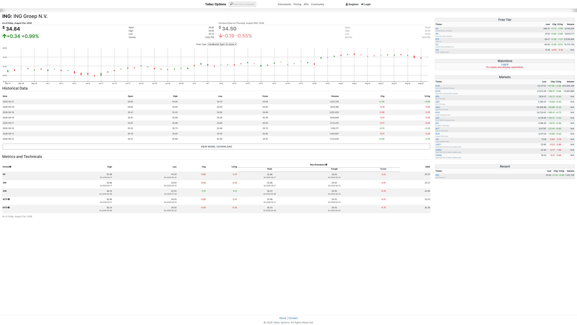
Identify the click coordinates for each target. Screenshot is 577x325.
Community (317, 4)
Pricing (297, 4)
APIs (306, 4)
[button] (216, 146)
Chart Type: (201, 44)
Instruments (284, 4)
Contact (293, 318)
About (282, 318)
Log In (504, 64)
